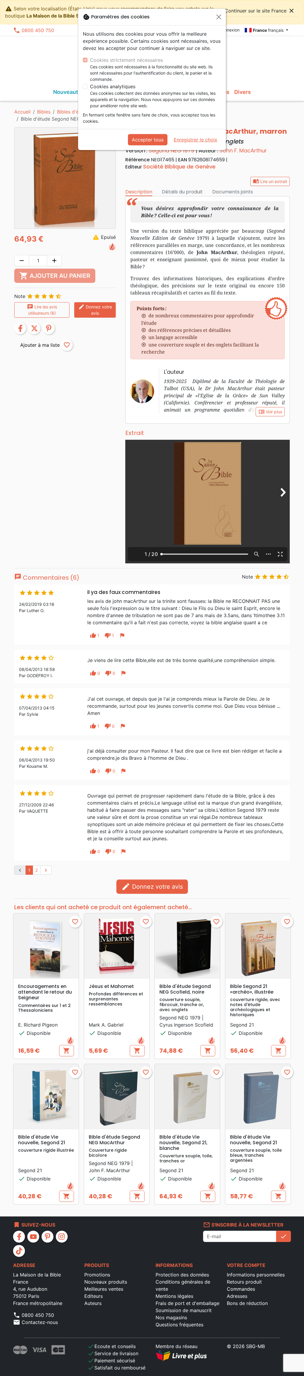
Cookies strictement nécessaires (126, 60)
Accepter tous (148, 140)
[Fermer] (219, 17)
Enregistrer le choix (195, 140)
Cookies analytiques (112, 86)
